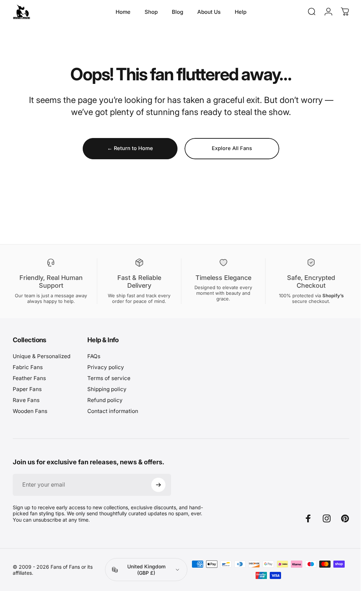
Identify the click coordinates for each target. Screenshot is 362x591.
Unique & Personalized (41, 356)
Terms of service (108, 378)
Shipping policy (107, 389)
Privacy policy (105, 367)
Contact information (112, 411)
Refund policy (105, 400)
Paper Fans (27, 389)
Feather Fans (29, 378)
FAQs (93, 356)
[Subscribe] (158, 485)
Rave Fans (26, 400)
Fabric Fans (28, 367)
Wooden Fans (30, 411)
